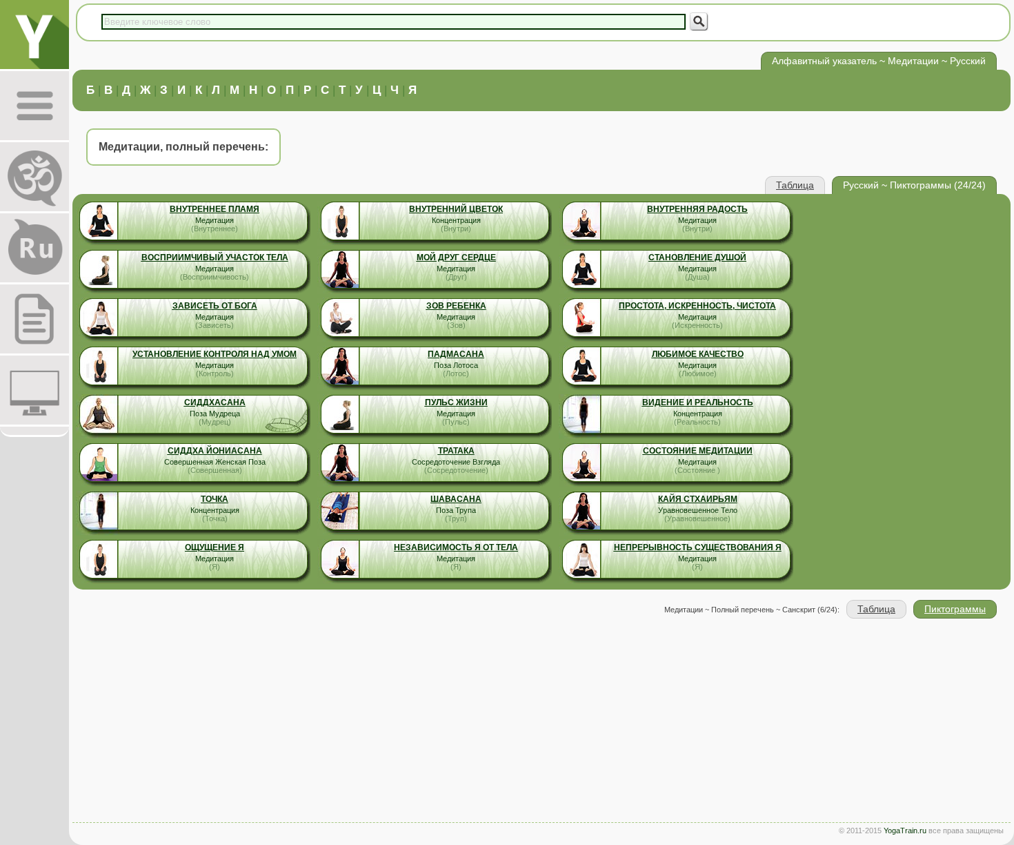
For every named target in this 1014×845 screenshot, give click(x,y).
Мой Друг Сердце (456, 257)
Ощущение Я (214, 547)
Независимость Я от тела (456, 547)
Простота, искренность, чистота (697, 306)
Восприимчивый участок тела (214, 257)
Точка (214, 499)
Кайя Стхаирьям (697, 499)
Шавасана (455, 499)
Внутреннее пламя (214, 209)
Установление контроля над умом (214, 354)
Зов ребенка (456, 306)
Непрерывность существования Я (698, 547)
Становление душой (697, 257)
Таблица (795, 185)
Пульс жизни (456, 402)
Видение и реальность (697, 402)
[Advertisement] (541, 722)
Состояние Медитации (698, 451)
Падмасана (456, 354)
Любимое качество (698, 354)
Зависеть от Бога (214, 306)
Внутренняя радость (697, 209)
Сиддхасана (215, 402)
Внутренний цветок (456, 209)
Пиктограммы (955, 608)
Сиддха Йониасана (215, 451)
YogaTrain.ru (905, 830)
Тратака (456, 451)
